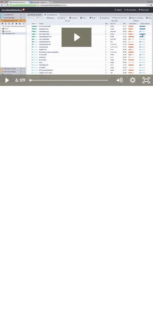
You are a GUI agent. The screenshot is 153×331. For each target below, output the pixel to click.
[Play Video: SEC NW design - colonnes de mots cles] (76, 37)
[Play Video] (7, 80)
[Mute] (119, 80)
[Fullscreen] (146, 80)
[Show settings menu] (132, 80)
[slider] (69, 80)
